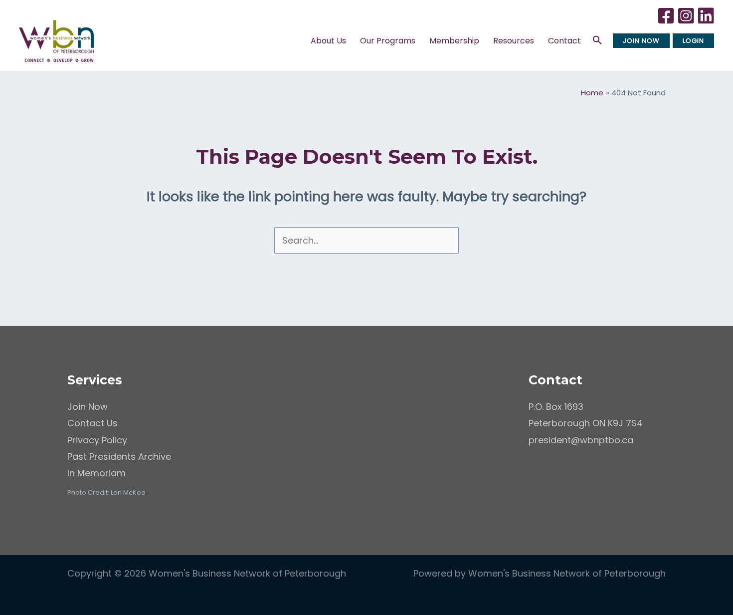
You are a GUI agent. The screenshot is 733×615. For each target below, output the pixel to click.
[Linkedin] (707, 20)
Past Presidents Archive (119, 456)
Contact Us (92, 423)
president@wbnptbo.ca (581, 440)
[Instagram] (687, 20)
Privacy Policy (97, 440)
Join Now (87, 406)
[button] (349, 40)
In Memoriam (96, 473)
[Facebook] (667, 20)
